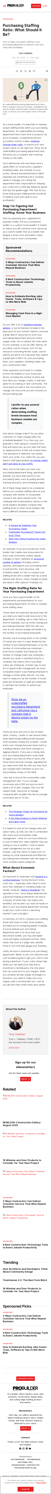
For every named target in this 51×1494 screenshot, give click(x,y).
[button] (4, 6)
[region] (25, 1485)
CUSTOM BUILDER (18, 1459)
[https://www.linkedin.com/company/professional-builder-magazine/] (27, 1448)
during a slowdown (30, 890)
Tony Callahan (25, 53)
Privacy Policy (41, 1476)
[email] (34, 71)
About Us (6, 1476)
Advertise (14, 1476)
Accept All (25, 1489)
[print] (47, 71)
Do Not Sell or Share (27, 1476)
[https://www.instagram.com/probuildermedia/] (23, 1448)
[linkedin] (21, 71)
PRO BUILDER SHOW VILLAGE (25, 1468)
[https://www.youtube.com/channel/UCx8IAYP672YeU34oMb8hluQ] (30, 1448)
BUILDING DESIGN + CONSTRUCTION (25, 1465)
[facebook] (17, 71)
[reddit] (30, 71)
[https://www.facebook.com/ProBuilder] (20, 1448)
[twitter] (25, 71)
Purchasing (8, 19)
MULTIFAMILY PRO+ (25, 1462)
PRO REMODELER (33, 1459)
